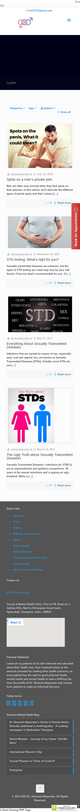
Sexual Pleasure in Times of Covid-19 (32, 761)
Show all (65, 112)
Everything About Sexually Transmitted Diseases (36, 345)
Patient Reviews (22, 551)
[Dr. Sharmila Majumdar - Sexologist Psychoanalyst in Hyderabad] (40, 24)
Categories (16, 108)
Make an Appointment (26, 533)
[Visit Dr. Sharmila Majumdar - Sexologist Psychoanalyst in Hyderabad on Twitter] (32, 704)
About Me (19, 515)
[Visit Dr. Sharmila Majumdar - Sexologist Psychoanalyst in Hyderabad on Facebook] (8, 704)
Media (16, 539)
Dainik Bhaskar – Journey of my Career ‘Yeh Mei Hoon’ (38, 741)
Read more (64, 202)
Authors (48, 108)
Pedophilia (16, 770)
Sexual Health (21, 563)
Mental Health (21, 545)
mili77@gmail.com (41, 10)
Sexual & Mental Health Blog (30, 557)
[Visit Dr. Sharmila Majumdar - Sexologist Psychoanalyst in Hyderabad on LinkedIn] (26, 704)
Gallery (17, 527)
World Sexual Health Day (28, 569)
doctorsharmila (20, 174)
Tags (31, 108)
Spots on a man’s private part (29, 179)
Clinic (16, 521)
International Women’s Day (26, 751)
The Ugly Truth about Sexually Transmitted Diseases (40, 456)
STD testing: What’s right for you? (33, 260)
